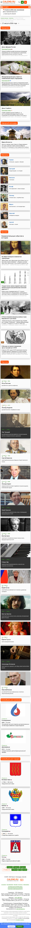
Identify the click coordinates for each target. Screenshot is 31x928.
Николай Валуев (7, 690)
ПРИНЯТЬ (19, 926)
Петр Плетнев (6, 383)
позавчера (14, 869)
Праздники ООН (6, 80)
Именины (4, 155)
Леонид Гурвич (6, 484)
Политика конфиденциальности (15, 888)
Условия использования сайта (15, 886)
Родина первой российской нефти (11, 861)
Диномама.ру (6, 747)
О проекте (3, 884)
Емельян (12, 177)
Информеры (26, 884)
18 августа (9, 867)
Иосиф (11, 186)
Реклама (16, 884)
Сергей (11, 222)
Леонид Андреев (7, 407)
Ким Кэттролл (6, 639)
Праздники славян (6, 110)
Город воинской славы (8, 783)
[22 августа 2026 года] (18, 23)
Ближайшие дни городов (10, 759)
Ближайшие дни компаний (11, 700)
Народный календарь (9, 123)
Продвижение (10, 884)
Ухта (3, 857)
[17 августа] (5, 867)
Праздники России (6, 49)
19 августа (16, 867)
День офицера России (9, 47)
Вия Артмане (6, 536)
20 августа (22, 867)
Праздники (5, 28)
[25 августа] (28, 870)
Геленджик (5, 831)
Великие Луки (6, 779)
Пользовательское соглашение (15, 887)
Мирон (11, 204)
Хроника (4, 232)
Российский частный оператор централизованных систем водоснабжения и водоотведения (15, 725)
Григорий (12, 168)
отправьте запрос (20, 919)
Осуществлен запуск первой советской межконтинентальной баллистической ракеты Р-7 (14, 287)
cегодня (24, 869)
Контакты (20, 884)
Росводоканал (6, 720)
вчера (19, 869)
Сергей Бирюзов (7, 458)
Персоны (4, 362)
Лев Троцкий (6, 432)
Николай (12, 213)
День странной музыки (9, 11)
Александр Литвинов (8, 664)
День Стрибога (6, 108)
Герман (11, 160)
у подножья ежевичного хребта (10, 835)
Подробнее (11, 926)
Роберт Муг (5, 562)
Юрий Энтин (5, 588)
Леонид (11, 195)
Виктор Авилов (6, 614)
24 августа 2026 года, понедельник (14, 9)
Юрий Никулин (6, 510)
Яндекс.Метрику (26, 924)
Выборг (4, 805)
